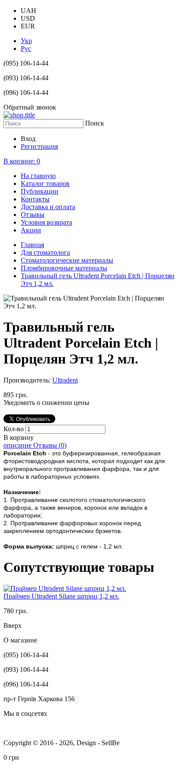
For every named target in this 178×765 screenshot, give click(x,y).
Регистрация (39, 146)
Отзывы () (50, 445)
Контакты (35, 199)
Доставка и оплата (48, 206)
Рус (26, 48)
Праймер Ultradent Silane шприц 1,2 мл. (61, 596)
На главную (38, 175)
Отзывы (32, 214)
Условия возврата (46, 222)
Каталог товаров (45, 183)
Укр (26, 40)
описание (18, 445)
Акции (31, 230)
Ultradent (65, 380)
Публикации (39, 191)
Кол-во (14, 429)
